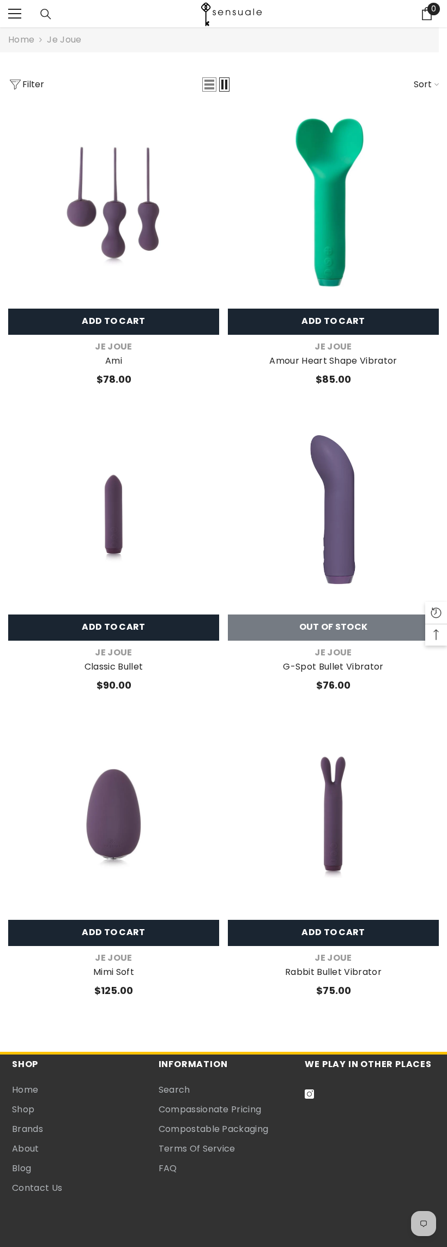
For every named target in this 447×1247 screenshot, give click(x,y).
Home (21, 39)
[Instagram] (309, 1094)
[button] (209, 84)
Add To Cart (114, 321)
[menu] (14, 13)
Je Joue (64, 39)
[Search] (45, 14)
